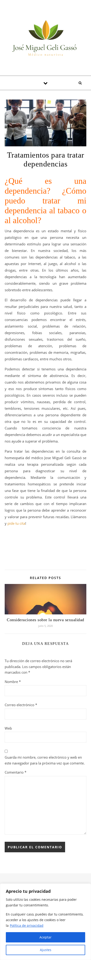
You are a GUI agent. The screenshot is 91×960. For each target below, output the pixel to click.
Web (8, 728)
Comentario (15, 772)
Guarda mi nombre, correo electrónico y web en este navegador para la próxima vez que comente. (45, 760)
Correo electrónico (21, 704)
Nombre (13, 681)
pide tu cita (16, 523)
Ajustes (45, 950)
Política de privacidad (26, 925)
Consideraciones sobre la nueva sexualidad (45, 619)
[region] (45, 921)
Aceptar (45, 937)
